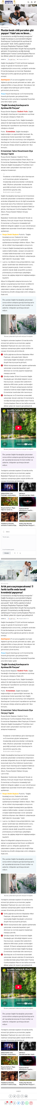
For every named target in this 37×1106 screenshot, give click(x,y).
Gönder (6, 553)
